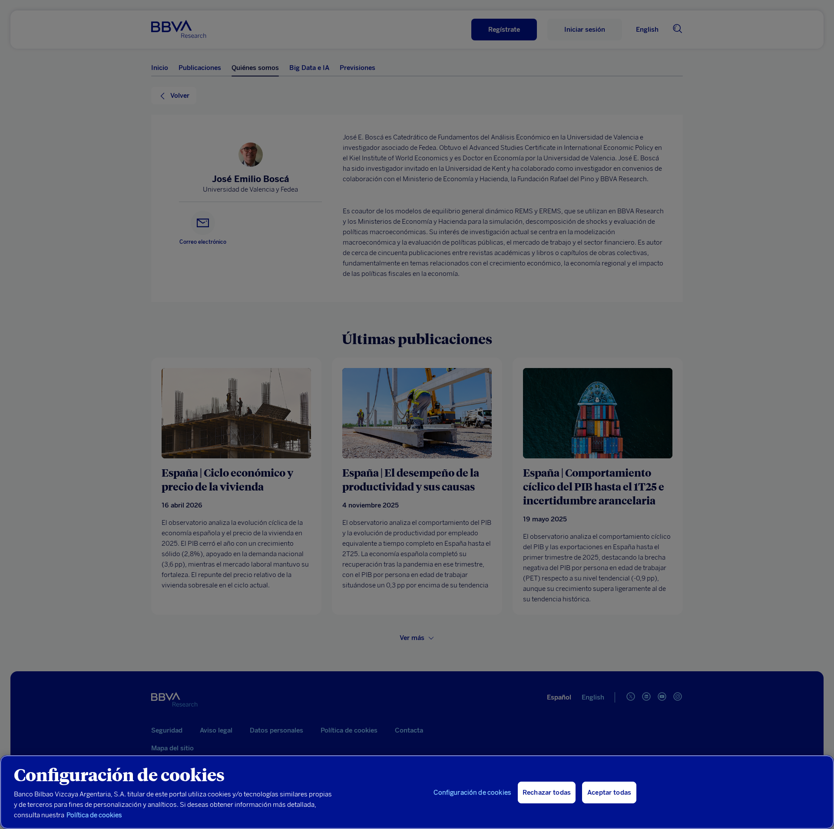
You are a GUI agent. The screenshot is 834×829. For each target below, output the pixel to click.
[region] (417, 792)
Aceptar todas (609, 792)
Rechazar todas (547, 792)
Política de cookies (94, 815)
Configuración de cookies (472, 792)
